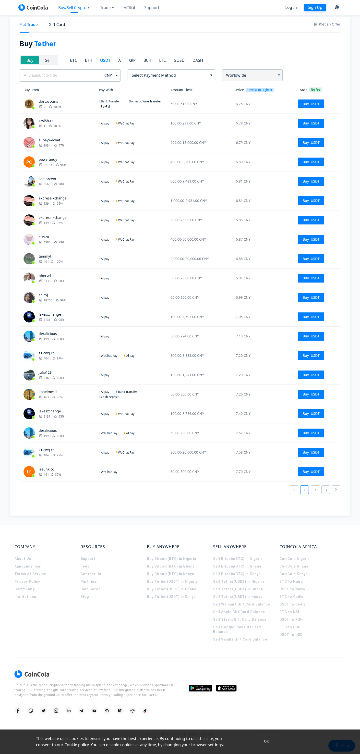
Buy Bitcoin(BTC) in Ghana (171, 566)
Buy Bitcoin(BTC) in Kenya (170, 574)
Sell (48, 60)
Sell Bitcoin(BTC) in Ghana (237, 566)
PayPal (105, 106)
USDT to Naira (292, 589)
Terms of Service (30, 574)
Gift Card (56, 24)
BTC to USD (289, 627)
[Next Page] (336, 489)
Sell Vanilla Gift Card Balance (240, 639)
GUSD (179, 60)
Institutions (25, 597)
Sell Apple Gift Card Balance (239, 612)
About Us (22, 559)
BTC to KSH (290, 612)
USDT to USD (291, 635)
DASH (197, 60)
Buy (29, 60)
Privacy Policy (27, 581)
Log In (291, 7)
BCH (147, 60)
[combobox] (170, 75)
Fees (85, 566)
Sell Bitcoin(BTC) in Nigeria (238, 559)
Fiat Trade (29, 24)
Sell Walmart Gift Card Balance (241, 604)
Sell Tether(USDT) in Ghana (238, 589)
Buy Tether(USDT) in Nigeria (172, 581)
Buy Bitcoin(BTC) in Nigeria (171, 559)
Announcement (28, 566)
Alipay (105, 123)
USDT (105, 60)
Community (24, 589)
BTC (73, 60)
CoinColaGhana (293, 566)
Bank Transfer (110, 101)
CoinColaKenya (293, 574)
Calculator (90, 589)
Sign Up (315, 7)
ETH (88, 60)
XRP (132, 60)
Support (88, 559)
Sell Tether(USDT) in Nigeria (238, 581)
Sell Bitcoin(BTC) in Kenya (237, 574)
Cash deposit (110, 397)
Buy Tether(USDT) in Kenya (171, 597)
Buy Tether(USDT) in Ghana (171, 589)
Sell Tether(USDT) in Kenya (238, 597)
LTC (162, 60)
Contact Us (91, 574)
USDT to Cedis (292, 604)
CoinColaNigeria (294, 559)
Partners (89, 581)
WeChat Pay (126, 123)
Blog (85, 597)
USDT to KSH (291, 619)
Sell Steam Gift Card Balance (239, 619)
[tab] (29, 25)
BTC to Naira (291, 581)
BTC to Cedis (291, 597)
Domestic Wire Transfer (145, 101)
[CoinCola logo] (33, 7)
